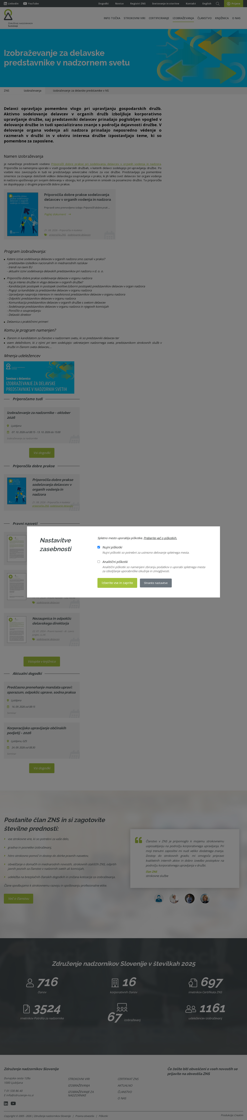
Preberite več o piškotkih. (160, 538)
